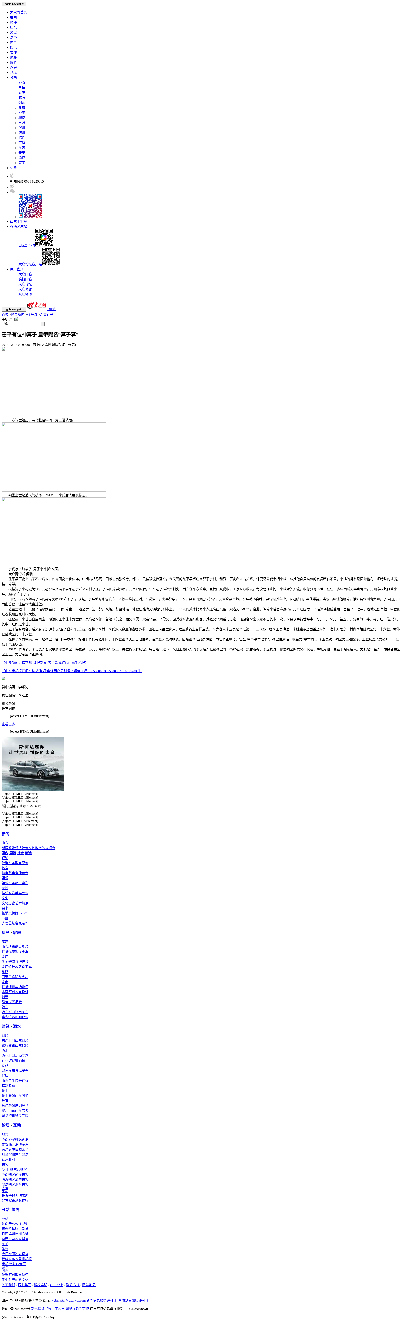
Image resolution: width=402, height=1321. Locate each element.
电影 (25, 883)
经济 (18, 848)
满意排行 (21, 1200)
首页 (5, 314)
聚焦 (5, 1002)
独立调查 (48, 848)
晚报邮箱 (25, 279)
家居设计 (8, 967)
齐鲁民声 (5, 1189)
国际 (12, 853)
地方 (5, 1134)
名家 (18, 923)
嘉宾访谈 (8, 1017)
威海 (21, 97)
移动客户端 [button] (18, 226)
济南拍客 (8, 1174)
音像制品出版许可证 (133, 1300)
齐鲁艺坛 (8, 923)
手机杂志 (8, 1264)
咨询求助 (21, 1195)
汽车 (5, 1007)
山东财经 (21, 1040)
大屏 (22, 1264)
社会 (25, 848)
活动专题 (21, 1055)
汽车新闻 (8, 1012)
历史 (11, 903)
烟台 (21, 102)
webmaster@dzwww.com (68, 1300)
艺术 (18, 903)
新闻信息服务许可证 (101, 1300)
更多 (13, 168)
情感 (5, 893)
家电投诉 (21, 992)
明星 (18, 883)
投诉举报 (8, 1195)
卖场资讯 (21, 987)
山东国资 (21, 1095)
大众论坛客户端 (30, 264)
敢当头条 (8, 863)
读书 (13, 37)
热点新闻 (8, 1106)
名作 (25, 923)
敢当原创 (21, 863)
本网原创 (8, 992)
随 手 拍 (7, 1169)
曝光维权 (21, 947)
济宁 (21, 112)
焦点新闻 (8, 1040)
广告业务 (56, 1285)
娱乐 (13, 47)
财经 (13, 57)
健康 (5, 1075)
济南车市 (21, 1012)
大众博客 (25, 289)
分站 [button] (13, 77)
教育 (5, 1101)
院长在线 (21, 1080)
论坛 (13, 72)
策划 (16, 1209)
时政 (18, 1280)
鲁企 (5, 1090)
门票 (5, 977)
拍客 (5, 1164)
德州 (21, 132)
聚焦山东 (8, 1111)
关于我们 (8, 1285)
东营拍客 (20, 1169)
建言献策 (8, 1200)
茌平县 (32, 314)
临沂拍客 (8, 1179)
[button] (12, 176)
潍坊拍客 (8, 1184)
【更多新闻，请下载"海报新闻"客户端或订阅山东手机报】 (45, 662)
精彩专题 (8, 1085)
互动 (17, 1125)
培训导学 (21, 1106)
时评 (13, 22)
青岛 (21, 87)
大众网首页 (18, 12)
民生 (5, 1280)
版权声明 (40, 1285)
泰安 (21, 153)
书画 (5, 918)
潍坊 (21, 107)
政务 (38, 848)
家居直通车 (23, 967)
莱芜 (21, 163)
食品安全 (21, 1070)
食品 (5, 1065)
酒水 (17, 1026)
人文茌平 (46, 314)
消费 (5, 997)
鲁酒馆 (20, 1060)
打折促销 (21, 962)
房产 (6, 932)
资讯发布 (8, 1070)
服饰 (11, 893)
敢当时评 (5, 1269)
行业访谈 (8, 1060)
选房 (13, 67)
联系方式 (73, 1285)
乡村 (25, 977)
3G (17, 1264)
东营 (21, 147)
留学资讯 (8, 1116)
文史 (13, 32)
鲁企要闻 (8, 1095)
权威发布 (8, 1259)
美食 (11, 977)
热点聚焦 (8, 873)
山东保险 (21, 1045)
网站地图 (89, 1285)
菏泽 (21, 142)
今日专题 (8, 1254)
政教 (11, 848)
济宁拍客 (21, 1179)
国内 (5, 853)
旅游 (13, 62)
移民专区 (21, 1116)
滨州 (21, 127)
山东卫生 (8, 1080)
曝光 (11, 1002)
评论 (5, 858)
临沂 (21, 137)
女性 (13, 52)
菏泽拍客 (21, 1174)
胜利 (11, 1159)
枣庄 (21, 92)
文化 (5, 903)
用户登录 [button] (16, 269)
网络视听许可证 (77, 1309)
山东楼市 (8, 947)
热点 (25, 903)
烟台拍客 (21, 1184)
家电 (5, 982)
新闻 (6, 834)
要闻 (13, 17)
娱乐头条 (8, 883)
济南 (21, 82)
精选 (28, 853)
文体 (31, 848)
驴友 (18, 977)
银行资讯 (8, 1045)
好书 (18, 913)
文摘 (11, 913)
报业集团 (24, 1285)
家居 (17, 932)
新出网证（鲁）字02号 (48, 1309)
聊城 (21, 117)
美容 (18, 893)
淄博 (21, 158)
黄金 (25, 873)
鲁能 (18, 873)
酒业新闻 (8, 1055)
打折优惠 (8, 952)
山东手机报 (18, 221)
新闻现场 (21, 1017)
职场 (25, 893)
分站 (6, 1209)
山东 (13, 27)
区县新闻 (17, 314)
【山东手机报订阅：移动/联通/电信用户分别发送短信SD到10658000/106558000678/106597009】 (72, 671)
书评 (25, 913)
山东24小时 (26, 245)
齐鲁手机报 (23, 1259)
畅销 (5, 913)
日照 (21, 122)
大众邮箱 (25, 274)
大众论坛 (25, 284)
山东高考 (21, 1111)
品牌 (18, 1002)
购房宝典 (21, 952)
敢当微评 (21, 1275)
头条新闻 (8, 962)
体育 (13, 42)
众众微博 (25, 294)
